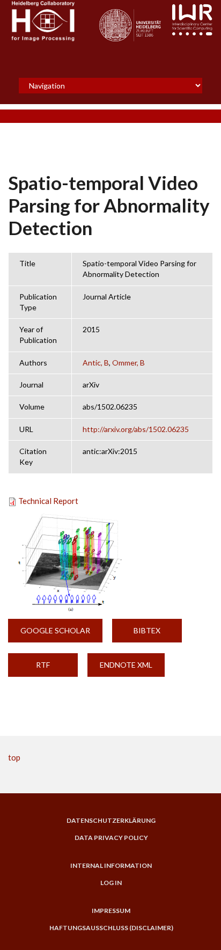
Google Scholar (55, 630)
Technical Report (48, 501)
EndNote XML (126, 664)
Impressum (111, 911)
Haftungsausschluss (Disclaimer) (111, 928)
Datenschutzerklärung (111, 820)
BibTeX (147, 630)
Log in (111, 883)
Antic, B (96, 362)
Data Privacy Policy (111, 838)
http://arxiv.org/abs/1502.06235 (136, 429)
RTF (43, 664)
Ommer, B (128, 362)
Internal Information (111, 866)
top (14, 757)
